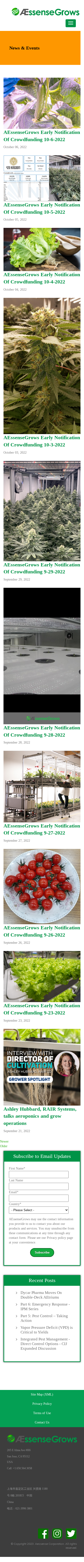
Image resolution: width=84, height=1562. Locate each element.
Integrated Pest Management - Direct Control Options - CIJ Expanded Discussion (45, 1344)
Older (3, 1146)
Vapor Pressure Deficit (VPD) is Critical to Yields (47, 1329)
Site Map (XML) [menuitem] (42, 1394)
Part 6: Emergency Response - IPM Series (45, 1306)
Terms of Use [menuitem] (42, 1413)
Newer (4, 1141)
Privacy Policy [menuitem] (42, 1404)
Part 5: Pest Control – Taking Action (44, 1318)
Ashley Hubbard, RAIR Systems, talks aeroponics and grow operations (40, 1116)
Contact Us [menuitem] (42, 1422)
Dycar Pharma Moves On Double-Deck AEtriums (41, 1294)
